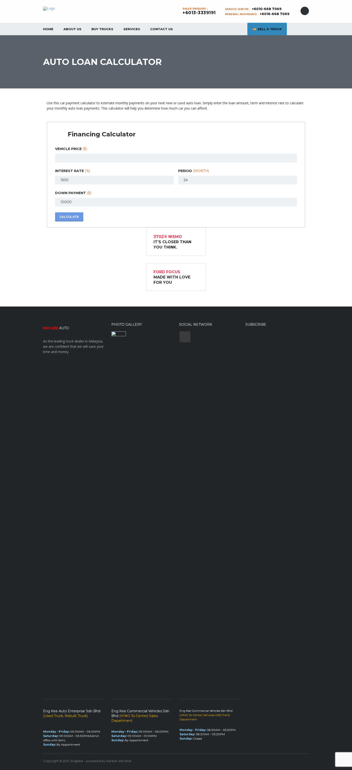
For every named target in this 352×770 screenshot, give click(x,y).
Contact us (161, 29)
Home (48, 29)
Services (131, 29)
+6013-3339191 (199, 12)
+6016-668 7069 (275, 14)
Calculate (69, 217)
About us (72, 29)
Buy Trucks (102, 29)
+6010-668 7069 (267, 9)
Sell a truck (269, 29)
